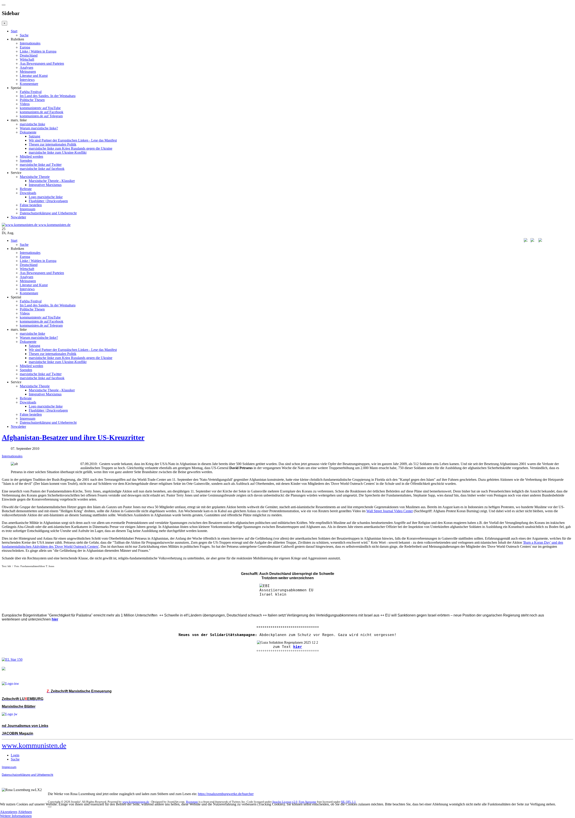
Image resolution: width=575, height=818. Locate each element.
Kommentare (29, 84)
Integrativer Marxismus (45, 185)
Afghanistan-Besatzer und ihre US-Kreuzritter (73, 437)
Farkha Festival (31, 92)
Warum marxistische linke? (39, 128)
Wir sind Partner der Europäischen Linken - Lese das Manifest (73, 140)
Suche (24, 35)
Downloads (28, 193)
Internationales (30, 43)
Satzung (34, 136)
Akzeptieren (8, 812)
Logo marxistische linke (46, 197)
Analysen (26, 67)
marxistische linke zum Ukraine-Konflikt (57, 152)
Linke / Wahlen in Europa (38, 51)
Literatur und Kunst (34, 76)
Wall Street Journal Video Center (389, 511)
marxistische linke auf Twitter (41, 164)
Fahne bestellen (31, 205)
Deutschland (29, 55)
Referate (26, 189)
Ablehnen (25, 812)
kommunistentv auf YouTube (40, 108)
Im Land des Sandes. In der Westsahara (47, 96)
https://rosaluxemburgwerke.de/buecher (226, 794)
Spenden (26, 160)
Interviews (27, 80)
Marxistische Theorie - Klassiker (52, 181)
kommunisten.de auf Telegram (41, 116)
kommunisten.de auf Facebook (41, 112)
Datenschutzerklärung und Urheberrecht (48, 213)
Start (14, 31)
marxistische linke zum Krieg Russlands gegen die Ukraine (70, 148)
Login (15, 755)
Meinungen (28, 71)
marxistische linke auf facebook (42, 169)
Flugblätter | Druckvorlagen (48, 201)
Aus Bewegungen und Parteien (42, 63)
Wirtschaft (27, 59)
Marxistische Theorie (35, 177)
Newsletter (18, 217)
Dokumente (28, 132)
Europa (25, 47)
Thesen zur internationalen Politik (52, 144)
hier (297, 647)
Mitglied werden (31, 156)
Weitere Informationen (16, 816)
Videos (25, 104)
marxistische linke (32, 124)
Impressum (27, 209)
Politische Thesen (32, 100)
